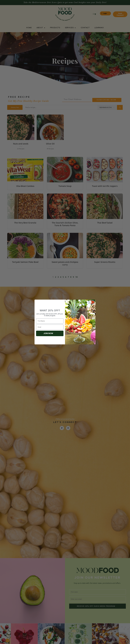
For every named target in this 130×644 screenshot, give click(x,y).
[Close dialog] (91, 302)
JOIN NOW (48, 333)
